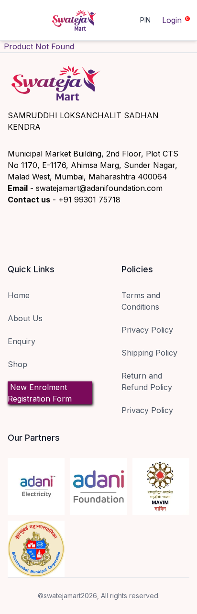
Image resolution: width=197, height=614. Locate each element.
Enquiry (21, 341)
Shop (17, 364)
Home (19, 295)
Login (172, 20)
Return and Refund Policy (146, 381)
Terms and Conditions (140, 301)
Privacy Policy (147, 330)
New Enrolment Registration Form (40, 392)
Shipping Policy (149, 352)
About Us (25, 318)
